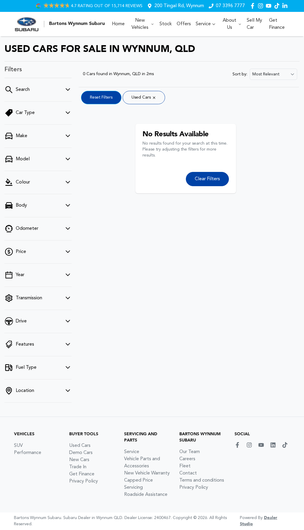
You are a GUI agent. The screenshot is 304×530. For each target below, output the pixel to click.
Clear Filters (207, 179)
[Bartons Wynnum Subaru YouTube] (270, 6)
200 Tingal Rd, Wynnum (179, 6)
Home (118, 24)
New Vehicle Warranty (147, 473)
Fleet (185, 466)
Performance (27, 452)
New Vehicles (140, 24)
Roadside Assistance (145, 494)
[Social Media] (278, 6)
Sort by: (239, 74)
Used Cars (80, 445)
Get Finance (277, 24)
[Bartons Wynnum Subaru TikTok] (286, 445)
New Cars (79, 460)
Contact (188, 473)
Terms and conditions (201, 480)
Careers (187, 459)
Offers (184, 24)
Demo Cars (81, 452)
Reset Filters (101, 97)
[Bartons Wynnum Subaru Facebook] (254, 6)
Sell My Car (254, 24)
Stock (165, 24)
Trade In (77, 467)
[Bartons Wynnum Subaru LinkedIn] (286, 6)
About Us (229, 24)
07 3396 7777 (230, 6)
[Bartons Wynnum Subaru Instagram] (262, 6)
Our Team (189, 452)
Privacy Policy (83, 481)
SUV (18, 445)
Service (203, 24)
